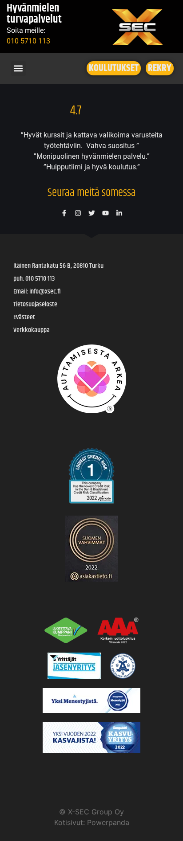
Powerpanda (108, 822)
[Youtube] (105, 213)
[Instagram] (78, 213)
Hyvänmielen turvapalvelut (34, 14)
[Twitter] (91, 213)
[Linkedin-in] (119, 213)
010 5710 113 (28, 41)
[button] (18, 68)
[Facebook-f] (64, 213)
